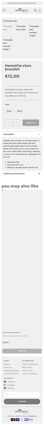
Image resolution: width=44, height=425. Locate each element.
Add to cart (31, 123)
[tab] (22, 134)
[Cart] (39, 10)
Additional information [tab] (14, 173)
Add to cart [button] (22, 351)
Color (7, 104)
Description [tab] (8, 134)
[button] (9, 111)
